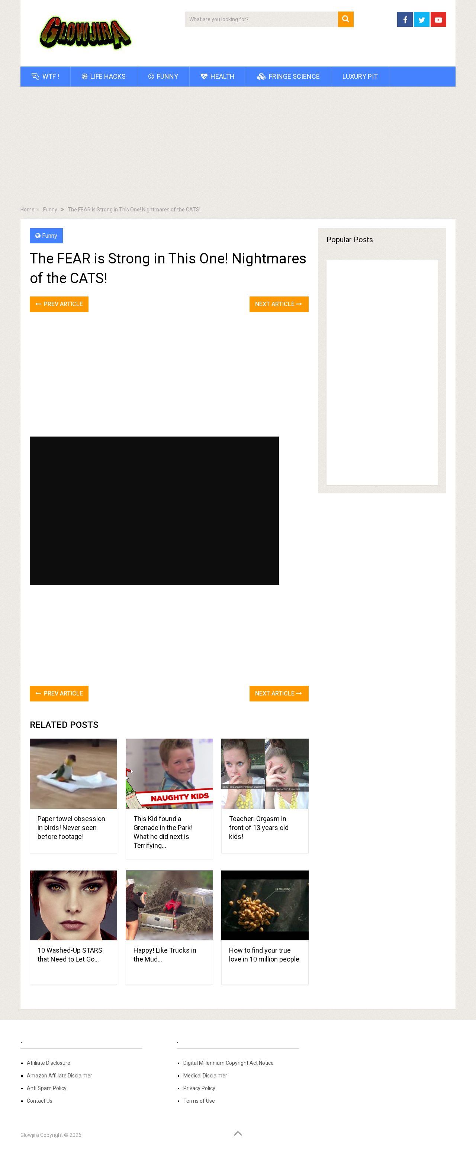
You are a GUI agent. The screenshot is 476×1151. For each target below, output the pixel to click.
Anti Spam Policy (47, 1088)
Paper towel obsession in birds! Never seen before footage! (71, 827)
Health (222, 76)
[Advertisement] (238, 148)
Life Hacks (107, 76)
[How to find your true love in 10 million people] (265, 905)
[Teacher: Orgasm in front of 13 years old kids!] (265, 774)
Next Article (275, 304)
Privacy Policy (199, 1088)
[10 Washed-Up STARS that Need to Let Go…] (73, 905)
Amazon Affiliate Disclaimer (59, 1076)
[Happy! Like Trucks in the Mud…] (169, 905)
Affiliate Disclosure (48, 1063)
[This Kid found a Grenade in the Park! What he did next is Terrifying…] (169, 774)
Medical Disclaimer (205, 1076)
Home (27, 210)
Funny (166, 76)
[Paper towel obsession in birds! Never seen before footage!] (73, 774)
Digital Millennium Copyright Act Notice (228, 1063)
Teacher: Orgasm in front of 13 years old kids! (259, 827)
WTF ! (50, 76)
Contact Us (39, 1101)
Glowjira (29, 1135)
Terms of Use (199, 1101)
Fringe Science (293, 76)
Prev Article (62, 304)
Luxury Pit (360, 76)
